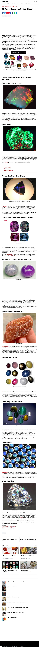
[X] (30, 1)
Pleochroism (4, 206)
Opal (26, 3)
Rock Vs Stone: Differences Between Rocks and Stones (16, 581)
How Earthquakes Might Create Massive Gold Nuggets (27, 556)
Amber (8, 3)
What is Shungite (7, 167)
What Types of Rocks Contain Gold (13, 597)
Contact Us (22, 646)
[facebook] (29, 1)
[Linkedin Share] (10, 13)
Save (8, 12)
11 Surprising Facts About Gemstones (9, 526)
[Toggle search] (34, 1)
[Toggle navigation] (36, 1)
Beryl (11, 3)
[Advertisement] (19, 26)
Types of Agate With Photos (12, 586)
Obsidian (22, 3)
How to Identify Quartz (8, 170)
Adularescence (5, 472)
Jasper (18, 3)
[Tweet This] (5, 13)
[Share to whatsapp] (14, 13)
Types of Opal (7, 120)
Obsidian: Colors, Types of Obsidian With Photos (15, 612)
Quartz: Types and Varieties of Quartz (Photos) (15, 591)
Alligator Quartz (7, 168)
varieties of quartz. (31, 353)
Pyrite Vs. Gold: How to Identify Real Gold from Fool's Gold (17, 607)
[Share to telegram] (16, 13)
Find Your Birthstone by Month (8, 528)
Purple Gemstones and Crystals (8, 527)
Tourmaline (33, 3)
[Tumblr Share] (12, 13)
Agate (5, 3)
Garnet (15, 3)
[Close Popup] (1, 646)
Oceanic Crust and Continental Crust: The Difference (16, 602)
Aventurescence (5, 346)
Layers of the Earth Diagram (12, 617)
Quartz (29, 3)
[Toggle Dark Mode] (32, 1)
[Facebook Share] (3, 13)
